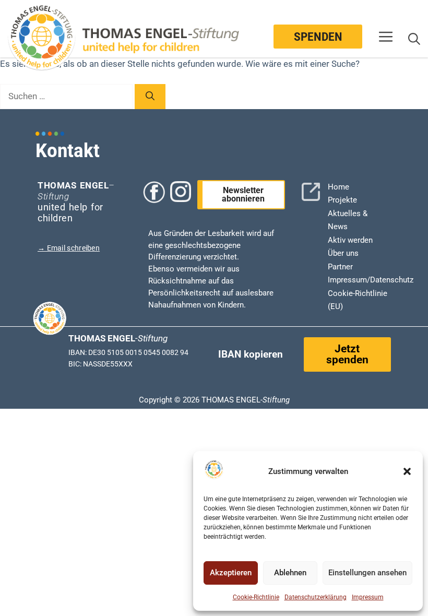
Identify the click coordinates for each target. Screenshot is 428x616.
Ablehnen (290, 572)
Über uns (343, 253)
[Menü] (385, 39)
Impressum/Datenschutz (370, 280)
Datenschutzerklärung (315, 597)
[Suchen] (150, 96)
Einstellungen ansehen (367, 572)
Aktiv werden (350, 240)
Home (338, 187)
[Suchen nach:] (67, 96)
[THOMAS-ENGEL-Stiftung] (42, 39)
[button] (407, 471)
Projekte (342, 200)
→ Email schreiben (69, 248)
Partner (340, 266)
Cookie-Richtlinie (256, 597)
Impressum (368, 597)
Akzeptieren (231, 572)
